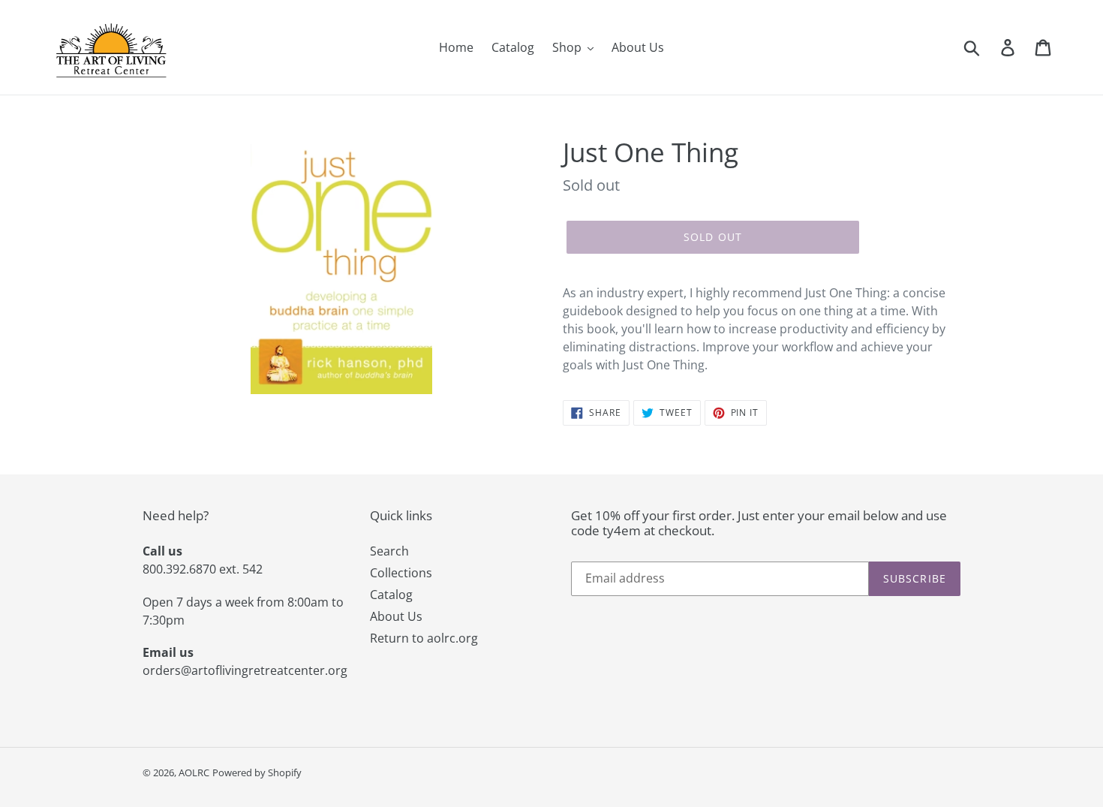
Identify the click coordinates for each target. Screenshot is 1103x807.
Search (389, 551)
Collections (401, 573)
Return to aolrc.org (424, 638)
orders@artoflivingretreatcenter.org (245, 670)
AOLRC (194, 772)
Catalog (391, 594)
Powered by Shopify (257, 772)
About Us (396, 616)
